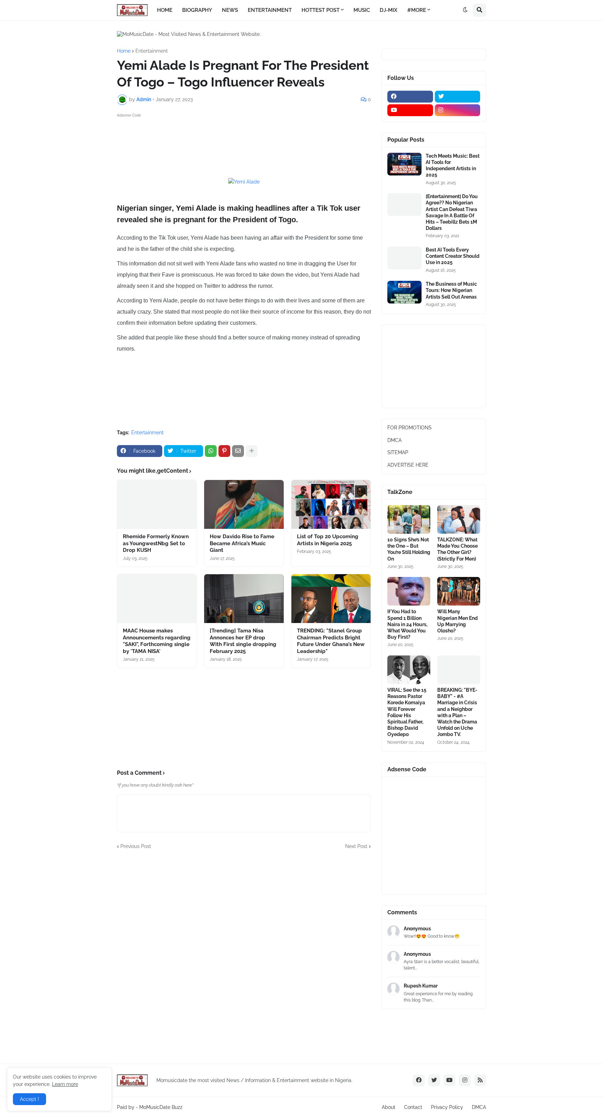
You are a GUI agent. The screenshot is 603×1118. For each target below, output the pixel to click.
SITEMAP (397, 452)
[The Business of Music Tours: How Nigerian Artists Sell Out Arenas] (404, 292)
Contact (413, 1107)
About (388, 1107)
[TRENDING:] (331, 598)
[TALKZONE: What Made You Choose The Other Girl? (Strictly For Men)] (458, 519)
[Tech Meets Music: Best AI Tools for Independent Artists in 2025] (404, 164)
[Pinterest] (224, 451)
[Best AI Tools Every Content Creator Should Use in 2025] (404, 258)
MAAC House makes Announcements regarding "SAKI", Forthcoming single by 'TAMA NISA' (157, 641)
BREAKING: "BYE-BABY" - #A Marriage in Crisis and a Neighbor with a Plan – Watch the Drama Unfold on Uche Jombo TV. (457, 712)
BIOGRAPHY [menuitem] (197, 10)
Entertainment (151, 50)
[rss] (480, 1080)
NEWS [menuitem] (230, 10)
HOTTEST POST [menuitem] (321, 10)
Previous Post (135, 846)
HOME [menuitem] (164, 10)
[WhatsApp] (211, 451)
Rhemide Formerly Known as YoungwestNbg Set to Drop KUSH (156, 543)
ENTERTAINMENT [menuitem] (270, 10)
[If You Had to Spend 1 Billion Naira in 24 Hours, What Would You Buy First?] (408, 591)
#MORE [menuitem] (416, 10)
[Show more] (252, 451)
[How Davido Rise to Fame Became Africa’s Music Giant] (243, 504)
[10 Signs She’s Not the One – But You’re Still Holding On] (408, 519)
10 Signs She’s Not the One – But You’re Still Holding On (408, 549)
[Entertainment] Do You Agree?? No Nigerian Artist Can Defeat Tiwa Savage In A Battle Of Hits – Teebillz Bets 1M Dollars (452, 212)
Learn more (65, 1084)
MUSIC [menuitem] (361, 10)
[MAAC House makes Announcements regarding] (156, 598)
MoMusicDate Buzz (161, 1107)
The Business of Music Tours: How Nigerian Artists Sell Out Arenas (451, 290)
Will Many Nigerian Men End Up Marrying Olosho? (457, 621)
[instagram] (458, 110)
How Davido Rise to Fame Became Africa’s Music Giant (242, 543)
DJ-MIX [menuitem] (388, 10)
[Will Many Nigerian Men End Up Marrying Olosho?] (458, 591)
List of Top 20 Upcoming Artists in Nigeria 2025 (327, 540)
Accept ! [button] (29, 1099)
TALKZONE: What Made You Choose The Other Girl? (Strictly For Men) (457, 549)
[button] (465, 10)
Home (124, 50)
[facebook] (410, 97)
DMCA (394, 440)
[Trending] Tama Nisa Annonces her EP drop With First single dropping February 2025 (243, 641)
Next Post (356, 846)
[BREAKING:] (458, 669)
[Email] (238, 451)
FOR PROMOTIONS (409, 427)
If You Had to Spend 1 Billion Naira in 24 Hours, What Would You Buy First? (407, 624)
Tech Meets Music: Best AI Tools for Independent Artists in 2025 (452, 165)
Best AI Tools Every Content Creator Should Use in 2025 (452, 256)
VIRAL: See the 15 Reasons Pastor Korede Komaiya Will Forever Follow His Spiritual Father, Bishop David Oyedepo (406, 712)
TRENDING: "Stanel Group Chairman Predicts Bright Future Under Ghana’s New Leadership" (331, 641)
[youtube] (410, 110)
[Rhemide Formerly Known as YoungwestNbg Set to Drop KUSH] (156, 504)
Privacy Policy (447, 1107)
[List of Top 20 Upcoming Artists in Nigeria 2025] (331, 504)
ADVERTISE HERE (408, 465)
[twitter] (458, 97)
